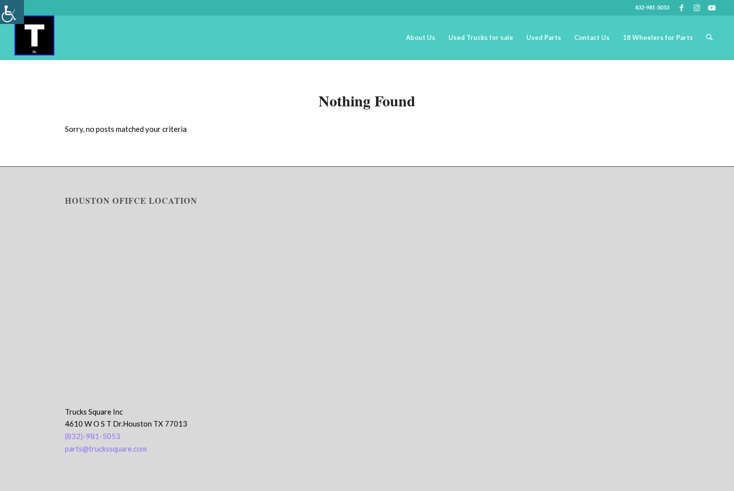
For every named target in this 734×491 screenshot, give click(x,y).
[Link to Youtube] (712, 7)
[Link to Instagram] (697, 7)
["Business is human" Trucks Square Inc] (34, 37)
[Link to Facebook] (682, 7)
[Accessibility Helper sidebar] (12, 12)
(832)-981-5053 (92, 436)
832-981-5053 (652, 7)
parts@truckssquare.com (106, 448)
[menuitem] (420, 37)
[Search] (709, 37)
